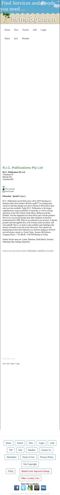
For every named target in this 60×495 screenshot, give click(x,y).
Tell (11, 450)
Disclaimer (11, 457)
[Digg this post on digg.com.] (43, 488)
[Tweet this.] (23, 488)
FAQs (10, 471)
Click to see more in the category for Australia (28, 251)
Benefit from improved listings (35, 471)
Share (7, 38)
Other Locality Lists (30, 478)
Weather (25, 38)
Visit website (9, 189)
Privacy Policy (46, 457)
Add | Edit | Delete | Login (11, 363)
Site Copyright (30, 464)
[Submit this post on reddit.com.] (36, 488)
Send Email (9, 191)
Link (52, 443)
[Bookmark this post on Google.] (30, 488)
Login (43, 30)
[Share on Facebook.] (16, 488)
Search (26, 30)
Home (7, 30)
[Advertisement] (30, 71)
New (16, 30)
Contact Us (46, 450)
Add (35, 30)
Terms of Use (28, 457)
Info (16, 38)
